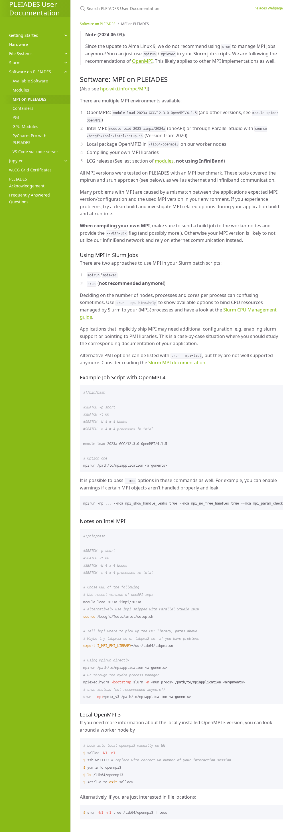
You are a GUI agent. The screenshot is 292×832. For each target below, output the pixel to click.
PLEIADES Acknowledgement (26, 182)
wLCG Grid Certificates (30, 170)
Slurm (15, 62)
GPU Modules (25, 126)
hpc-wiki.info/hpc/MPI (124, 89)
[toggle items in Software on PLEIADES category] (65, 71)
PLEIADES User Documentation (34, 8)
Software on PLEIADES (30, 71)
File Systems (21, 53)
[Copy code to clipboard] (276, 391)
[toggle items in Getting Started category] (65, 35)
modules (164, 161)
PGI (16, 117)
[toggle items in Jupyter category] (65, 160)
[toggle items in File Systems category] (65, 53)
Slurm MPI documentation (176, 362)
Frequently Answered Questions (29, 198)
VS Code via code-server (35, 151)
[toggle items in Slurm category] (65, 62)
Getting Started (23, 35)
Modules (21, 90)
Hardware (18, 44)
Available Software (30, 81)
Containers (23, 108)
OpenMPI (142, 61)
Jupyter (16, 160)
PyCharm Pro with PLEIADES (29, 139)
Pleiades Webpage (268, 8)
